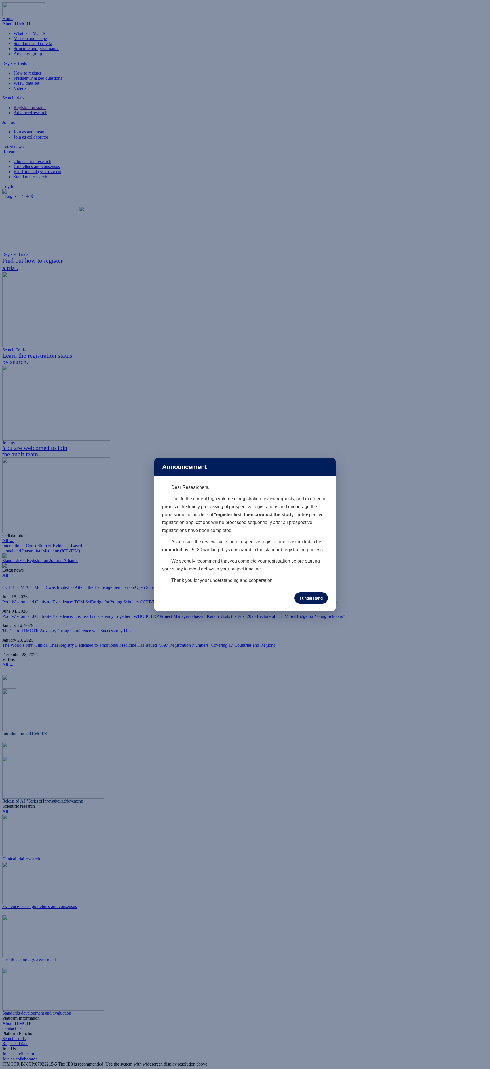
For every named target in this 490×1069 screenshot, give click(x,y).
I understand (311, 598)
